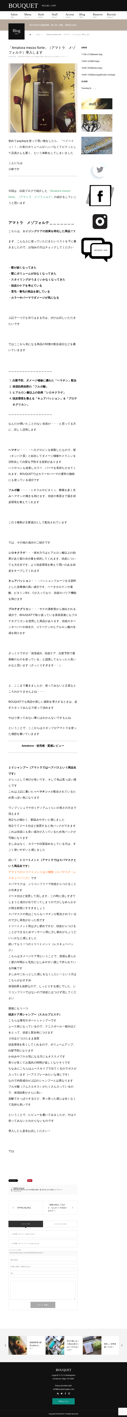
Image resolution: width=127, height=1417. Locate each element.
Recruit (111, 15)
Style (41, 15)
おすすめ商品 (35, 56)
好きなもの (51, 56)
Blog (82, 15)
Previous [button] (5, 1345)
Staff (55, 15)
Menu (27, 15)
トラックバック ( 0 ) (60, 1224)
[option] (26, 1345)
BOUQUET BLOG (24, 56)
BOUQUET (23, 5)
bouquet (21, 1188)
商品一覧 (43, 56)
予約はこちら (63, 1401)
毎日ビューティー (61, 56)
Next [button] (122, 1345)
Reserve (98, 15)
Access (69, 15)
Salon (14, 15)
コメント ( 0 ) (26, 1224)
